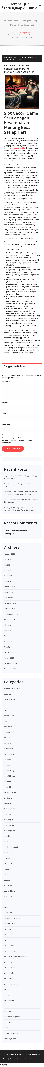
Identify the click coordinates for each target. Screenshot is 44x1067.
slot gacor (10, 59)
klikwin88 (7, 787)
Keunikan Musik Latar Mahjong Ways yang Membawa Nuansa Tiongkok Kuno (20, 493)
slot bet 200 (9, 940)
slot (5, 59)
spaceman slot (10, 1022)
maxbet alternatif (11, 847)
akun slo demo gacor (12, 688)
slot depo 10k (9, 967)
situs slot (33, 57)
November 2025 (10, 603)
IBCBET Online (10, 754)
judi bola (7, 781)
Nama (5, 402)
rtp (5, 874)
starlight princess (11, 1033)
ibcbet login (8, 748)
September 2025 (11, 614)
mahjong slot (9, 820)
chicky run (8, 727)
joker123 (7, 765)
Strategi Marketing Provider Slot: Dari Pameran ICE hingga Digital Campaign (19, 508)
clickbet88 (8, 732)
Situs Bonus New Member (14, 918)
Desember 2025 (10, 597)
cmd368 (7, 737)
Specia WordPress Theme (30, 1059)
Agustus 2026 (9, 554)
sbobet (7, 880)
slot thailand (9, 1000)
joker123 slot (9, 776)
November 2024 (10, 669)
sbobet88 (8, 885)
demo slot (8, 743)
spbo (6, 1027)
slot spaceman (10, 995)
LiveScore (8, 798)
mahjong (7, 814)
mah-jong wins (10, 809)
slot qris (7, 989)
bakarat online (9, 699)
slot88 (25, 59)
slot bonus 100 (10, 951)
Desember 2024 (10, 663)
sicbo (6, 907)
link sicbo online (10, 792)
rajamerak (8, 863)
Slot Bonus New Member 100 (16, 956)
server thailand (10, 902)
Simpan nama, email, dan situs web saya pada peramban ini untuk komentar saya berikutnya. (21, 440)
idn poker (8, 759)
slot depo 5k (9, 973)
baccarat (7, 694)
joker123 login (9, 770)
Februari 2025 (9, 652)
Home (13, 32)
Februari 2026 (9, 587)
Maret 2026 (9, 581)
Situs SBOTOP (9, 923)
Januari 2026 (9, 592)
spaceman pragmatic (12, 1016)
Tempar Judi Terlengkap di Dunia (20, 6)
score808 (8, 896)
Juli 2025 (7, 625)
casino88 (7, 721)
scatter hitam (9, 891)
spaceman (8, 1011)
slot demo (8, 962)
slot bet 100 (9, 934)
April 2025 (8, 641)
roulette (7, 869)
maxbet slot (9, 852)
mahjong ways (9, 825)
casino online (9, 716)
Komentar (7, 381)
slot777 (7, 1006)
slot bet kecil (9, 945)
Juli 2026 (7, 559)
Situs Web (6, 424)
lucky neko (8, 803)
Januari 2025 (9, 658)
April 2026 (8, 576)
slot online (18, 59)
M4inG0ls (8, 57)
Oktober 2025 (9, 608)
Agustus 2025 (9, 619)
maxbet (7, 841)
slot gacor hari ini (11, 984)
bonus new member (12, 705)
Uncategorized (24, 32)
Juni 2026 (7, 565)
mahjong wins (9, 830)
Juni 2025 (7, 630)
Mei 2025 (8, 636)
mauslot (7, 836)
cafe (5, 710)
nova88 (7, 858)
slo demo (8, 929)
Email (5, 413)
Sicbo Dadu (8, 913)
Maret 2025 (9, 647)
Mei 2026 (8, 570)
